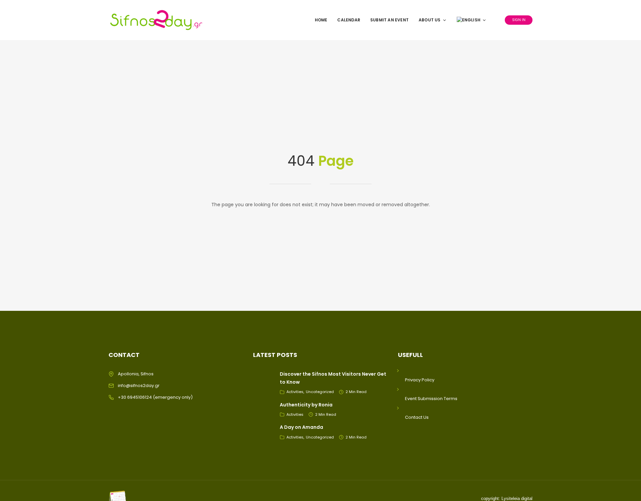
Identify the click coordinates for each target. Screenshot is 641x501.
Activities (294, 391)
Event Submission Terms (431, 398)
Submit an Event (389, 20)
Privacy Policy (419, 380)
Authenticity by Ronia (306, 404)
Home (321, 20)
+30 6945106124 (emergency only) (155, 397)
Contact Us (417, 417)
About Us (430, 20)
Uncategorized (320, 391)
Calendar (348, 20)
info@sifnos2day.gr (139, 385)
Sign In (518, 20)
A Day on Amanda (301, 427)
